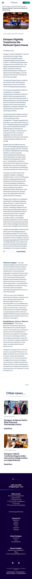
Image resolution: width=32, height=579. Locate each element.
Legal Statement (11, 571)
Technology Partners (16, 512)
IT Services (16, 503)
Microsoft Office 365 (14, 209)
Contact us (26, 2)
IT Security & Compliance (16, 501)
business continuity (9, 149)
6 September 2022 (10, 450)
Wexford (16, 520)
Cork (16, 526)
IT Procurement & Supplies (16, 505)
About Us (16, 538)
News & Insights (16, 548)
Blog (16, 552)
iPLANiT (18, 574)
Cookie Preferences (21, 573)
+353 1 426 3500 (16, 485)
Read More (8, 428)
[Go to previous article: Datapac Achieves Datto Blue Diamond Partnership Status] (16, 407)
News (8, 6)
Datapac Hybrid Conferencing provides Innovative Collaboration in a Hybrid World (15, 457)
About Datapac (16, 536)
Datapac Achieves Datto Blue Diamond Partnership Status (15, 422)
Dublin (16, 522)
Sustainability (16, 542)
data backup (21, 146)
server (26, 177)
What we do (15, 494)
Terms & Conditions (11, 573)
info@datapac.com (16, 487)
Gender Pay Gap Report (16, 550)
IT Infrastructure (16, 499)
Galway (16, 529)
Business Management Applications (16, 497)
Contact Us (16, 518)
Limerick (16, 527)
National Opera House (13, 80)
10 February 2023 (9, 416)
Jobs (16, 540)
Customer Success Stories (18, 6)
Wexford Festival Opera (18, 86)
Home (4, 6)
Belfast (16, 524)
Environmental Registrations (16, 554)
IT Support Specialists (10, 240)
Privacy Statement (20, 571)
